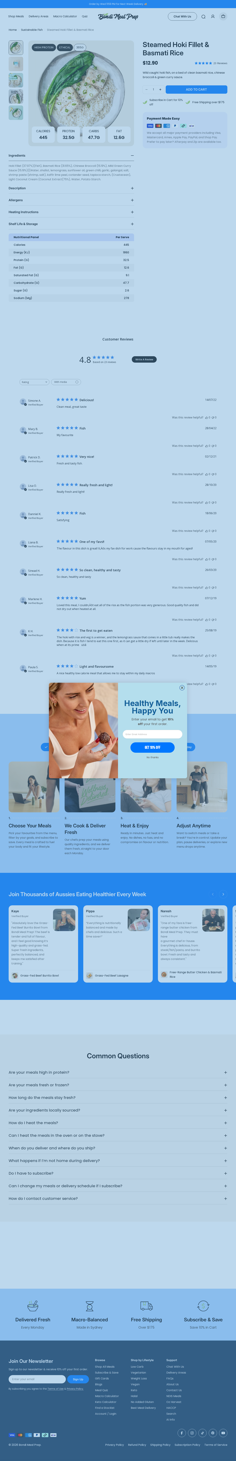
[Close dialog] (182, 687)
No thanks (153, 757)
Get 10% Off (152, 747)
